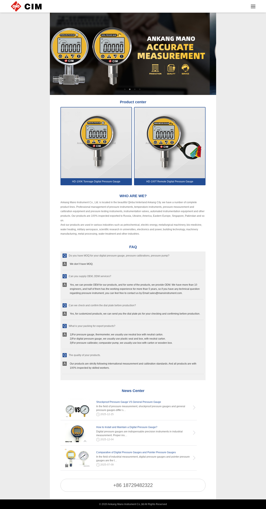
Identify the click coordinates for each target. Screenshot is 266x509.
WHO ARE (133, 196)
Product (133, 102)
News (133, 391)
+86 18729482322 (133, 485)
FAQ (133, 247)
